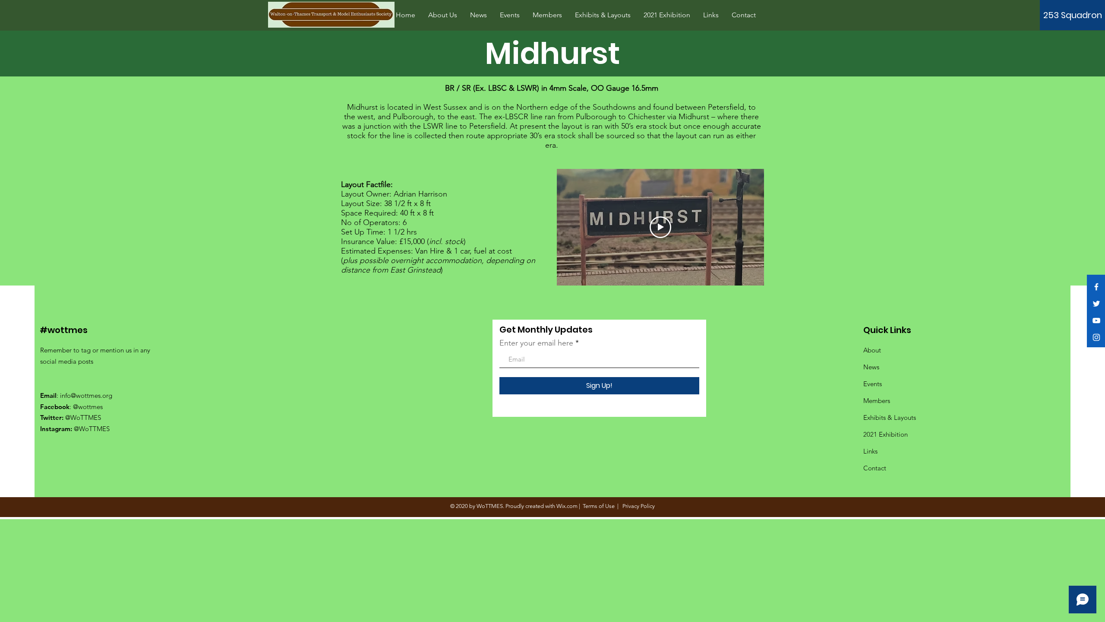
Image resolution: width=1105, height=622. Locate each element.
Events (872, 384)
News (871, 367)
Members (876, 401)
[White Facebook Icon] (1096, 287)
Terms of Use (599, 506)
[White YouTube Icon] (1096, 320)
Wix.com (567, 506)
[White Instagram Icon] (1096, 337)
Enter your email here (536, 343)
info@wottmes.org (86, 395)
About (872, 350)
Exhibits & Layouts (889, 417)
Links (870, 451)
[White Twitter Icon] (1096, 303)
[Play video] (660, 227)
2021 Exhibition (885, 434)
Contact (874, 468)
